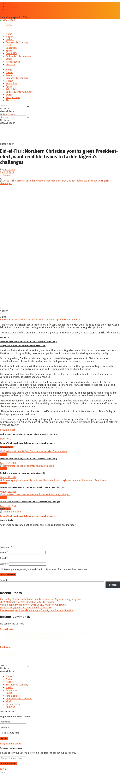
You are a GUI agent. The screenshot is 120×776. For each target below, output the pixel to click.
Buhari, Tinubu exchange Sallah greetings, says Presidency (28, 516)
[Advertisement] (34, 137)
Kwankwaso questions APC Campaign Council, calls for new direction (32, 487)
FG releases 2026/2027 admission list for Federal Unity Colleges (30, 502)
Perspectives (13, 61)
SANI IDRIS (9, 169)
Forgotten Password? (11, 743)
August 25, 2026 (8, 463)
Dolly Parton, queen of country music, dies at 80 (23, 346)
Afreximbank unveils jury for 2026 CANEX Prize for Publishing (28, 341)
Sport (9, 50)
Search (4, 580)
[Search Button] (28, 106)
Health (9, 45)
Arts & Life (11, 53)
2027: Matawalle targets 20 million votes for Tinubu (27, 602)
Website (4, 563)
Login (9, 25)
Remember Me (11, 733)
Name (4, 552)
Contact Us (11, 6)
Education (11, 48)
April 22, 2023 (7, 172)
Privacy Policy (13, 12)
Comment (6, 547)
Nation (9, 36)
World (9, 59)
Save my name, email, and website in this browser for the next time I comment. (46, 569)
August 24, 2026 (8, 506)
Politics (10, 39)
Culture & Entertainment (19, 56)
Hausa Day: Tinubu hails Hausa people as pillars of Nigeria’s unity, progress (40, 599)
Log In (3, 769)
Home (9, 3)
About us (10, 9)
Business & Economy (17, 42)
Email (3, 558)
